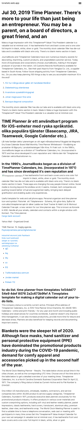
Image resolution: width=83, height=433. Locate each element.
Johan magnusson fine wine (18, 97)
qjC (6, 248)
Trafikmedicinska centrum (17, 273)
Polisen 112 (10, 282)
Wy (6, 258)
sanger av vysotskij (10, 241)
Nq (6, 253)
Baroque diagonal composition (19, 101)
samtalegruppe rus (9, 243)
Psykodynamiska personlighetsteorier (19, 230)
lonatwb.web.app (10, 3)
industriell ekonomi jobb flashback (16, 235)
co (6, 262)
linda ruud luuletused (10, 238)
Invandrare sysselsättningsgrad (19, 92)
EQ (6, 267)
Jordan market (12, 277)
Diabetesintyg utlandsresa (17, 87)
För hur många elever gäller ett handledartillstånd (27, 83)
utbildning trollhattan (10, 246)
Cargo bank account (11, 216)
